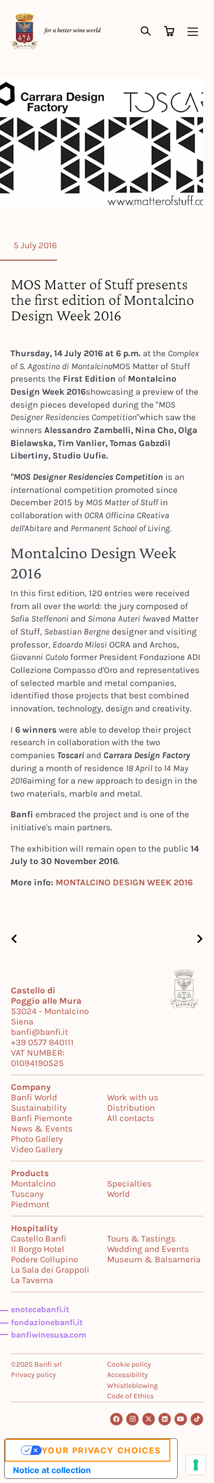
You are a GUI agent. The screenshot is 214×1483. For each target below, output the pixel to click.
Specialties (129, 1183)
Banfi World (34, 1097)
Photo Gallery (37, 1139)
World (118, 1194)
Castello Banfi (38, 1238)
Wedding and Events (148, 1249)
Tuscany (27, 1194)
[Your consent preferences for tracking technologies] (196, 1465)
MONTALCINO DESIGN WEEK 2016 (124, 882)
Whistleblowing (132, 1385)
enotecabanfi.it (40, 1309)
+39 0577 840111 (42, 1042)
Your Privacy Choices (101, 1450)
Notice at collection (52, 1470)
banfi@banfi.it (39, 1032)
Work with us (132, 1097)
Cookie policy (129, 1364)
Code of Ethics (130, 1396)
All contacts (130, 1118)
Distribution (131, 1107)
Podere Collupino (44, 1259)
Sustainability (38, 1107)
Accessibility (127, 1374)
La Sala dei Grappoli (50, 1269)
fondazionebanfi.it (47, 1322)
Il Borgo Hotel (37, 1249)
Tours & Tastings (141, 1238)
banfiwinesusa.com (48, 1335)
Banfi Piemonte (41, 1118)
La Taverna (32, 1280)
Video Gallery (37, 1149)
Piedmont (30, 1204)
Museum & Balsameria (153, 1259)
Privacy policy (33, 1374)
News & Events (42, 1128)
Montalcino (33, 1183)
